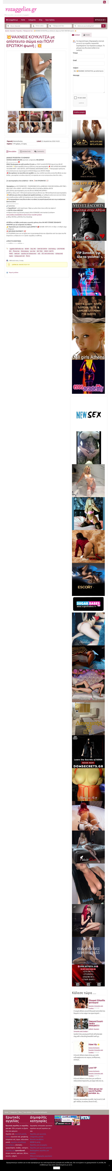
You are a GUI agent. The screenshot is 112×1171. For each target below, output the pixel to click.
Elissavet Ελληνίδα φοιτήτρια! (97, 1001)
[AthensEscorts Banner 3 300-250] (88, 254)
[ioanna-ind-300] (88, 480)
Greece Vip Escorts (94, 1047)
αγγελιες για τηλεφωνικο (28, 253)
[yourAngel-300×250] (88, 282)
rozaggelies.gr (13, 20)
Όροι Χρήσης (50, 20)
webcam (17, 253)
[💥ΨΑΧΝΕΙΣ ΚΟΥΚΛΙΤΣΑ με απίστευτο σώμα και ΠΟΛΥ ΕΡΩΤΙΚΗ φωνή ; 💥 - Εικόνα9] (46, 127)
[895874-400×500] (88, 920)
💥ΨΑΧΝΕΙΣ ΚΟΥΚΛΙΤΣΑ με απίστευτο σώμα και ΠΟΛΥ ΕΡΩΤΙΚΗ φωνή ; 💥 (30, 41)
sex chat (32, 251)
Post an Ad (101, 20)
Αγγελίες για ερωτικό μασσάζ (41, 1148)
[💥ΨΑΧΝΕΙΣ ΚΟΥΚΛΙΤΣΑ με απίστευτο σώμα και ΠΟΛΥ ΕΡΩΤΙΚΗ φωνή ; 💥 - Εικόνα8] (35, 127)
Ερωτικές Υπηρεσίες (16, 30)
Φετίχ (28, 256)
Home (23, 20)
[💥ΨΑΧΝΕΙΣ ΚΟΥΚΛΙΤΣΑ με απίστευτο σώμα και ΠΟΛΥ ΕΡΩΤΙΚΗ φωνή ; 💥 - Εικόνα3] (35, 116)
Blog (40, 20)
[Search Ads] (103, 26)
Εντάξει (56, 1168)
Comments (40, 151)
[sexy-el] (88, 816)
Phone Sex (16, 251)
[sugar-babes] (88, 604)
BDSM (27, 248)
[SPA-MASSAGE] (88, 719)
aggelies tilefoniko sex (16, 248)
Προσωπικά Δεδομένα (40, 1112)
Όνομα (75, 53)
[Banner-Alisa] (88, 784)
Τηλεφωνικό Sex (28, 30)
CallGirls (91, 1029)
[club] (88, 847)
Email (75, 60)
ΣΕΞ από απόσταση (48, 253)
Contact (77, 35)
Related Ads (26, 151)
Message (76, 75)
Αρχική (7, 30)
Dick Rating (52, 248)
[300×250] (88, 134)
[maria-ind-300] (88, 513)
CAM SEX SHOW (42, 248)
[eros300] (88, 377)
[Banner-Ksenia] (88, 629)
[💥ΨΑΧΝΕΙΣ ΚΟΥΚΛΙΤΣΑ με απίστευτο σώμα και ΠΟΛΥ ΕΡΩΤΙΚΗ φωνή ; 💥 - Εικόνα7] (24, 127)
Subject (75, 68)
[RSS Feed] (104, 3)
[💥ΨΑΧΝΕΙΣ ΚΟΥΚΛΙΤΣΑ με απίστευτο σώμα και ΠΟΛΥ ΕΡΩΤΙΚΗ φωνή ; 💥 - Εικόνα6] (13, 127)
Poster (87, 35)
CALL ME (33, 248)
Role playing (25, 251)
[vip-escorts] (88, 164)
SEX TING (40, 251)
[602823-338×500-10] (88, 884)
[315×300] (89, 224)
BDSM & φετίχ (35, 1142)
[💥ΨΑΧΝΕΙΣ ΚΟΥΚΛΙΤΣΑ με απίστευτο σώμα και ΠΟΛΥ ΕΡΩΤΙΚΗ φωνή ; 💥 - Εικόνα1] (13, 116)
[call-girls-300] (88, 341)
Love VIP (92, 1068)
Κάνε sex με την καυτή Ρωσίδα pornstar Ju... (95, 1091)
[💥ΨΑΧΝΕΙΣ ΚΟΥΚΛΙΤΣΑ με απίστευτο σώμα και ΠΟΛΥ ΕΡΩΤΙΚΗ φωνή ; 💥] (36, 81)
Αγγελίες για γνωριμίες (38, 1145)
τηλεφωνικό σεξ (19, 256)
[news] (88, 415)
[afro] (89, 448)
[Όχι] (109, 1165)
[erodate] (88, 309)
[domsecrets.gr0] (88, 751)
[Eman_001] (88, 657)
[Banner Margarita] (88, 686)
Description (12, 151)
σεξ (39, 253)
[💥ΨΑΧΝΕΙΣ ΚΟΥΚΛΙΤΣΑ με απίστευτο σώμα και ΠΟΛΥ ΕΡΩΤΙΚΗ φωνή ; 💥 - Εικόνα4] (46, 116)
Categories (32, 20)
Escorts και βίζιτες (37, 1139)
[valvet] (88, 194)
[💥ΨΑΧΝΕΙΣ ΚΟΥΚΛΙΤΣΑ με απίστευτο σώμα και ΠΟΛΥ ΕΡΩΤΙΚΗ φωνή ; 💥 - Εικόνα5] (57, 116)
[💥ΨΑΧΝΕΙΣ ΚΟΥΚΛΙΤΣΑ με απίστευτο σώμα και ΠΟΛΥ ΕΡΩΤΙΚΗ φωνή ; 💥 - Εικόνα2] (24, 116)
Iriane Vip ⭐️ (94, 1044)
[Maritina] (88, 546)
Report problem (13, 272)
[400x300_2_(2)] (88, 975)
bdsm (8, 1137)
